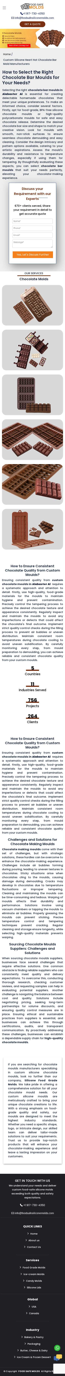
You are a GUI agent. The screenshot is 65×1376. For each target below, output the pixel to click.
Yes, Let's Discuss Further (33, 255)
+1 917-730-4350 (34, 13)
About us (34, 1240)
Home (34, 1233)
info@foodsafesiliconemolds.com (34, 17)
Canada (34, 1313)
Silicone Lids (34, 1287)
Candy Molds (34, 1281)
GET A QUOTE (32, 24)
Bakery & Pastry (34, 1337)
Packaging (34, 1344)
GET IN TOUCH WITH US (32, 1180)
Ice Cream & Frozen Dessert (34, 1357)
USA (34, 1306)
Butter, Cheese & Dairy (34, 1350)
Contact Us (34, 1247)
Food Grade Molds (34, 1267)
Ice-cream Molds (34, 1274)
